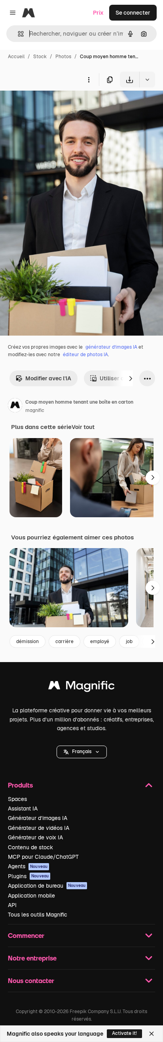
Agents (27, 866)
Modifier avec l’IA (48, 378)
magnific (34, 410)
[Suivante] (130, 378)
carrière (64, 641)
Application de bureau (46, 885)
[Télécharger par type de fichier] (147, 79)
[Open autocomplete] (17, 34)
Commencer (26, 935)
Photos (63, 56)
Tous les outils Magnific (37, 914)
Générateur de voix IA (35, 837)
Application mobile (31, 895)
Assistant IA (23, 808)
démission (27, 641)
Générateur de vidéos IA (38, 827)
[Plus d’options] (89, 79)
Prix (98, 12)
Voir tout (83, 427)
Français (81, 751)
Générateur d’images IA (37, 818)
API (12, 905)
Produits (20, 785)
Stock (40, 56)
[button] (82, 752)
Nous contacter (31, 980)
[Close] (151, 1033)
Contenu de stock (30, 847)
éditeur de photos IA (85, 354)
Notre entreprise (32, 958)
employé (99, 641)
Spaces (17, 799)
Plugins (28, 876)
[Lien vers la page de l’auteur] (15, 406)
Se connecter (133, 12)
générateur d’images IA (111, 347)
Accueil (16, 56)
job (129, 641)
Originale (52, 106)
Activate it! (124, 1033)
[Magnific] (81, 687)
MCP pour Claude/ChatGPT (43, 856)
